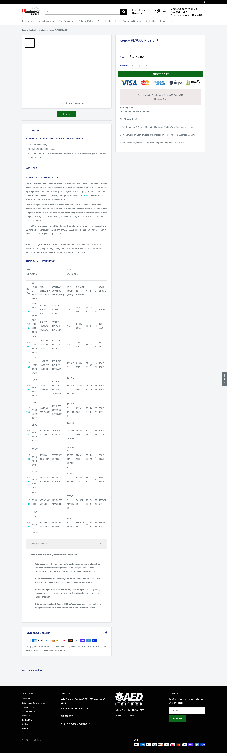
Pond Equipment (66, 21)
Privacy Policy (28, 707)
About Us (26, 715)
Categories (27, 21)
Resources (165, 21)
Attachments (45, 21)
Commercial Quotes (132, 21)
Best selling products (37, 30)
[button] (66, 544)
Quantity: (124, 65)
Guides (25, 724)
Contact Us (150, 21)
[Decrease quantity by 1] (132, 65)
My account (138, 13)
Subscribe (177, 718)
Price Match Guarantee (107, 21)
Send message (113, 38)
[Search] (123, 12)
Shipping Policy (86, 21)
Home (24, 30)
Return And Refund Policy (33, 703)
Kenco (85, 195)
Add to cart (160, 74)
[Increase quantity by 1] (146, 65)
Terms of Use (28, 698)
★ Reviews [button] (224, 379)
